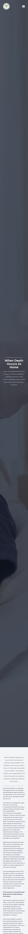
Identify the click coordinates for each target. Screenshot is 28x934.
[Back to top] (24, 930)
